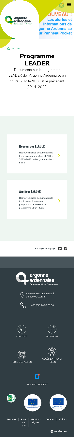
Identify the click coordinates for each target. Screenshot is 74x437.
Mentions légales (36, 421)
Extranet (50, 419)
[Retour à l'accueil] (19, 19)
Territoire (11, 419)
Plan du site (23, 422)
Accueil (16, 48)
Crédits (63, 419)
